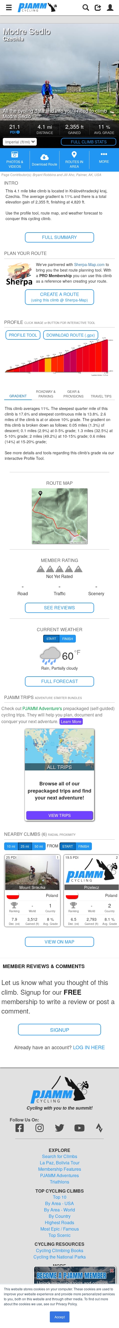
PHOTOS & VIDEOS (14, 164)
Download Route (44, 164)
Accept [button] (60, 1316)
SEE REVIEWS (59, 607)
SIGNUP (59, 1029)
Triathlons (59, 1182)
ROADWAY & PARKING (46, 393)
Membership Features (59, 1169)
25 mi (25, 846)
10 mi (11, 846)
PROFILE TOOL (23, 335)
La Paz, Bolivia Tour (59, 1163)
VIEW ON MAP (59, 941)
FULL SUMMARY (59, 237)
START (67, 846)
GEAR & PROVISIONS (73, 393)
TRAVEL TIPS (101, 396)
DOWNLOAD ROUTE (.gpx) (70, 335)
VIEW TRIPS (59, 815)
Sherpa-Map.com (89, 264)
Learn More (71, 721)
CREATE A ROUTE (59, 297)
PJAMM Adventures (59, 1175)
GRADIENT (18, 395)
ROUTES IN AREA (74, 164)
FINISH (83, 846)
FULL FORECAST (59, 681)
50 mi (39, 846)
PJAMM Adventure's (42, 708)
